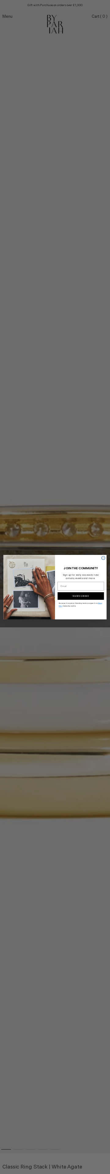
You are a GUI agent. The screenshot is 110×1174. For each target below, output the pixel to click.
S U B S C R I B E (81, 596)
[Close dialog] (103, 557)
